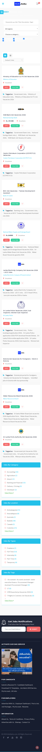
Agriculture (12, 475)
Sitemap (18, 722)
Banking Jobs (19, 210)
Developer (12, 490)
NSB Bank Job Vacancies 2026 (14, 115)
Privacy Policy (29, 719)
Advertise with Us (8, 722)
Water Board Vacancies (28, 416)
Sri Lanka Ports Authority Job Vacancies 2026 (20, 437)
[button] (37, 4)
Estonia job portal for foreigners (25, 375)
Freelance (8, 39)
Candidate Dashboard (25, 685)
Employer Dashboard (22, 703)
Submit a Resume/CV (9, 685)
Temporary (19, 41)
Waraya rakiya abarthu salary (25, 456)
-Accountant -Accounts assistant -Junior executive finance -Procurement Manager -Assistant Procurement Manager (20, 582)
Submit (34, 629)
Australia (11, 517)
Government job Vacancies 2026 (25, 451)
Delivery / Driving (14, 486)
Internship (29, 39)
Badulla (11, 521)
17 (9, 588)
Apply (6, 87)
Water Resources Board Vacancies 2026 (18, 396)
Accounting (12, 472)
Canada (11, 524)
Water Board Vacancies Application (16, 419)
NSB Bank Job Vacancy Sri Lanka (19, 138)
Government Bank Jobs (22, 132)
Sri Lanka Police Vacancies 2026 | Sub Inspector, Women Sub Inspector (17, 312)
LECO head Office (30, 293)
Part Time (8, 41)
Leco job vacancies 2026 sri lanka (15, 295)
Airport (10, 479)
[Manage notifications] (37, 747)
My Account (6, 691)
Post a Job (35, 703)
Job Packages (6, 707)
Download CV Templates (10, 688)
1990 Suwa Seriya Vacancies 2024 (20, 592)
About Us (5, 719)
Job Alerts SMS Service (28, 688)
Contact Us (26, 722)
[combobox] (21, 28)
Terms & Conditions (16, 719)
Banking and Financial (16, 483)
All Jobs (14, 691)
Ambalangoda (13, 510)
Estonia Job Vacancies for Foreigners (16, 378)
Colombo (12, 528)
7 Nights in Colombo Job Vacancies (20, 596)
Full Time (18, 39)
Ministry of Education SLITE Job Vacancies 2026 (21, 76)
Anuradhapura (13, 513)
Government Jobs (20, 94)
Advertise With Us (8, 703)
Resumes (25, 707)
